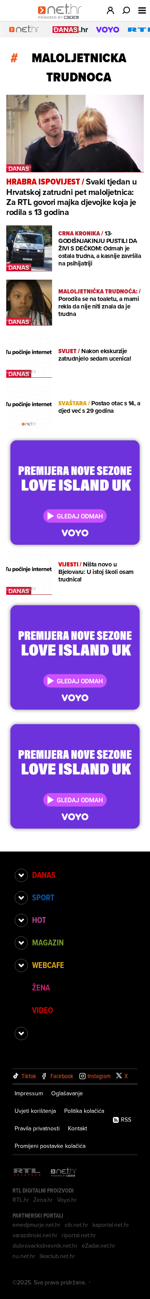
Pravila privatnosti (37, 1128)
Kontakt (77, 1128)
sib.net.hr (76, 1225)
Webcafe (48, 965)
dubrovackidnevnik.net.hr (45, 1245)
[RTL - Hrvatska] (27, 1173)
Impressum (29, 1093)
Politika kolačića (84, 1111)
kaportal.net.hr (110, 1225)
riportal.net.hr (79, 1235)
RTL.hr (20, 1199)
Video (42, 1010)
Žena (41, 987)
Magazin (48, 942)
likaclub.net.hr (57, 1256)
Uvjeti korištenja (35, 1111)
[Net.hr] (63, 1173)
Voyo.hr (67, 1199)
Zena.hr (43, 1199)
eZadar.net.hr (98, 1245)
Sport (43, 897)
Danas (43, 875)
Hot (39, 920)
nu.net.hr (23, 1256)
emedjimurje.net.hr (36, 1225)
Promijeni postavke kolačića (50, 1146)
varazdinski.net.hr (35, 1235)
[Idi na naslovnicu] (62, 19)
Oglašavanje (67, 1093)
